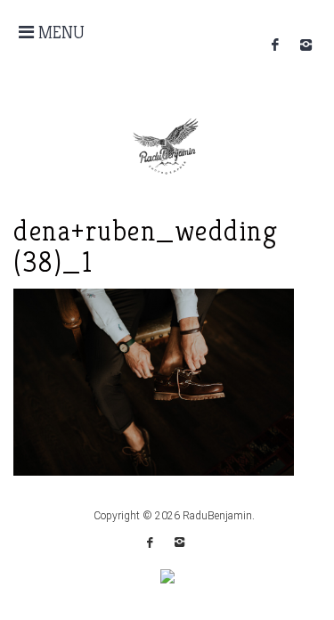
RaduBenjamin (217, 516)
